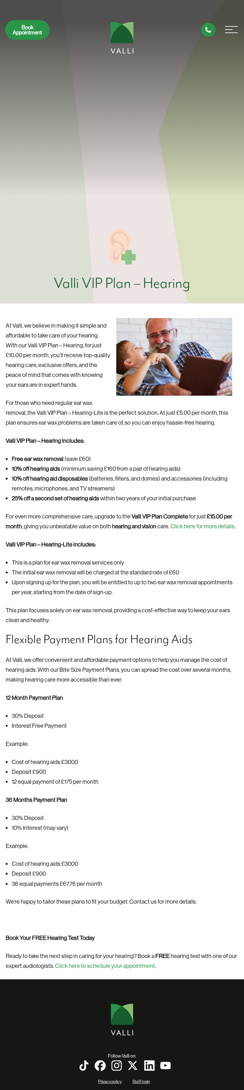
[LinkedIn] (149, 1065)
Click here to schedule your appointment (105, 965)
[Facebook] (100, 1065)
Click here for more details (202, 526)
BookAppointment (27, 30)
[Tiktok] (83, 1065)
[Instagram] (116, 1065)
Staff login (141, 1081)
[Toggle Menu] (231, 30)
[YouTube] (165, 1065)
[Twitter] (132, 1065)
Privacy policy (110, 1081)
